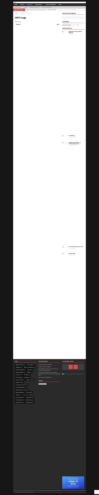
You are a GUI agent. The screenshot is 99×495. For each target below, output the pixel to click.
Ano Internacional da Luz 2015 (76, 246)
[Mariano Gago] (65, 303)
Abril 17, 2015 (72, 255)
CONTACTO (29, 4)
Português (29, 397)
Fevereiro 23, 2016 (73, 137)
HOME (15, 4)
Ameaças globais (20, 364)
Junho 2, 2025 (72, 34)
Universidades (29, 400)
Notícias (29, 392)
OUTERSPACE (72, 135)
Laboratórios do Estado (21, 390)
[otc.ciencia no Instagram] (76, 367)
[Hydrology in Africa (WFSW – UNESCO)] (65, 81)
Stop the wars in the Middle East (45, 377)
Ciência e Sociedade (29, 367)
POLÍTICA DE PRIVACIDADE (47, 7)
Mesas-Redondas (19, 392)
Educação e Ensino (20, 369)
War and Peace (30, 402)
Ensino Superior (20, 372)
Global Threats (19, 379)
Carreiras (18, 367)
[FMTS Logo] (18, 21)
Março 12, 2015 (72, 248)
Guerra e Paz (30, 379)
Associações (30, 364)
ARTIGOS (22, 4)
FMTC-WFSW (18, 377)
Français (27, 377)
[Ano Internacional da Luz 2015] (65, 248)
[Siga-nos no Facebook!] (71, 367)
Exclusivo (18, 374)
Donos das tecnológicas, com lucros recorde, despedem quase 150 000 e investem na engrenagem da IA (49, 374)
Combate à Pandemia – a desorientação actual (75, 143)
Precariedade (19, 400)
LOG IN (25, 7)
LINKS (60, 4)
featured (27, 374)
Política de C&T (19, 397)
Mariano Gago (72, 253)
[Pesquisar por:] (77, 9)
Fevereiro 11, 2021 (73, 145)
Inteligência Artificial (21, 384)
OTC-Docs (25, 395)
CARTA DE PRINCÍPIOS (51, 4)
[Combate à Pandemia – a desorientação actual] (65, 192)
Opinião (17, 395)
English (30, 369)
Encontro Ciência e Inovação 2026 (45, 364)
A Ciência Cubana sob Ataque (45, 366)
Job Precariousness (20, 387)
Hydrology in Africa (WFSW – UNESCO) (75, 32)
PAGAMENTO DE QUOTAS (34, 7)
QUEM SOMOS (38, 4)
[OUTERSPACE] (65, 137)
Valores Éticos (19, 402)
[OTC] (14, 2)
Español (29, 372)
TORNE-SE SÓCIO (17, 7)
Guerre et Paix (19, 382)
